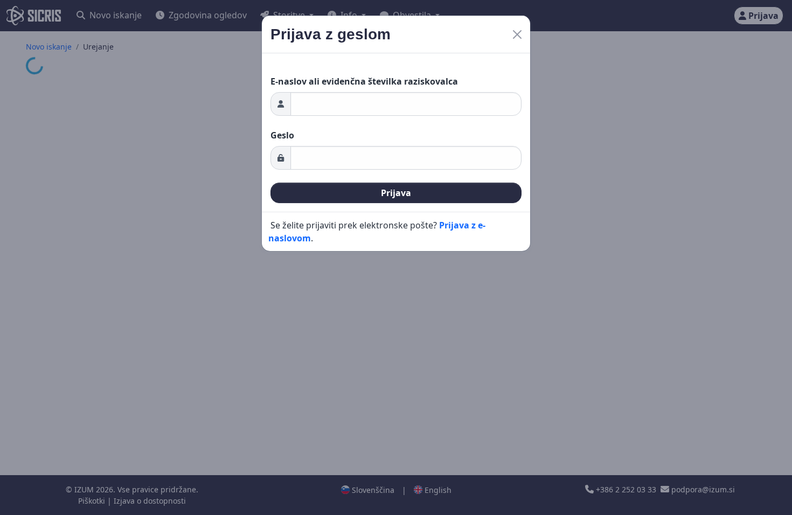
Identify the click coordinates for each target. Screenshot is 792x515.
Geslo (282, 135)
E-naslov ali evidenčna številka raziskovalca (364, 81)
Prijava (396, 193)
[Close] (517, 34)
